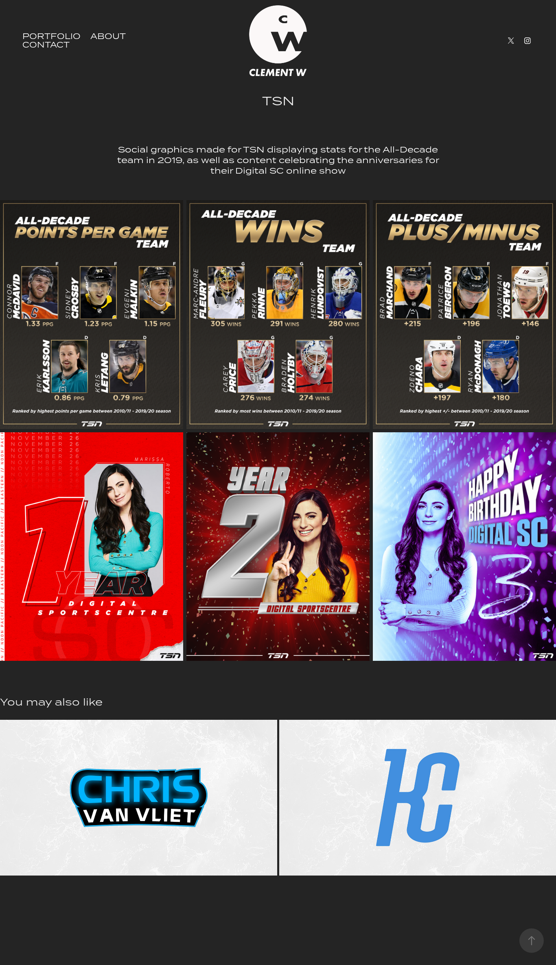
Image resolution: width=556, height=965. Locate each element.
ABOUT (108, 35)
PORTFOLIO (51, 35)
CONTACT (46, 44)
